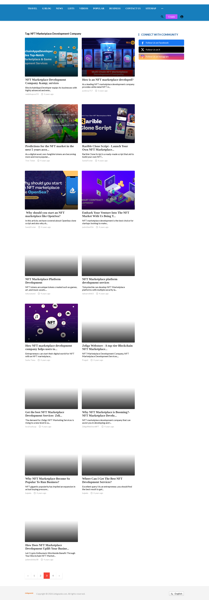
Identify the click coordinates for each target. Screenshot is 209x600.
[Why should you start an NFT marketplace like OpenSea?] (51, 202)
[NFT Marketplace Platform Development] (51, 268)
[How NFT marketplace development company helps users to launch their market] (51, 335)
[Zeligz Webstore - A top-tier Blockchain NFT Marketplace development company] (108, 335)
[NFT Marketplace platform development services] (108, 268)
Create (171, 16)
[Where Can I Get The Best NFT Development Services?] (108, 468)
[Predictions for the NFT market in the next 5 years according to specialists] (51, 135)
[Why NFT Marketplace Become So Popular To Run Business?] (51, 468)
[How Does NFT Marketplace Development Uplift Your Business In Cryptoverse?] (51, 534)
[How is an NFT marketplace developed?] (108, 69)
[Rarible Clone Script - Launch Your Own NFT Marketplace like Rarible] (108, 135)
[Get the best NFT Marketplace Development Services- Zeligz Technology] (51, 401)
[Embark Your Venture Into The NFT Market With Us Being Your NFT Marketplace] (108, 202)
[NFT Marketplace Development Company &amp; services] (51, 69)
